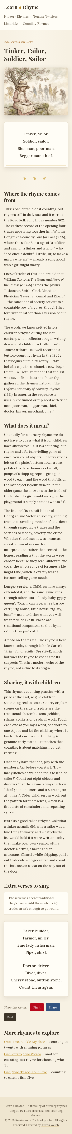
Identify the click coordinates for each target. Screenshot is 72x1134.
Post (10, 1017)
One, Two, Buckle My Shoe (24, 1042)
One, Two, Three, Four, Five (25, 1072)
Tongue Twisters (45, 16)
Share (53, 1007)
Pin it (37, 1007)
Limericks (11, 23)
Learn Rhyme (21, 7)
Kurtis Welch (50, 1125)
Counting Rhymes (36, 23)
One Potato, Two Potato (22, 1054)
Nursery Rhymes (16, 16)
